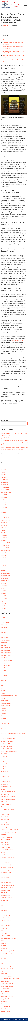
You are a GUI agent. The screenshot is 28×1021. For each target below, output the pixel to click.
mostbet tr (4, 893)
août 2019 (3, 603)
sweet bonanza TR (6, 973)
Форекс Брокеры (5, 1009)
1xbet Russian (4, 675)
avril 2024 (4, 505)
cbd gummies (5, 794)
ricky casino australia (7, 953)
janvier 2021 (4, 593)
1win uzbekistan (5, 640)
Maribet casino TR (6, 852)
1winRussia (4, 642)
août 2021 (3, 583)
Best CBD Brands (6, 731)
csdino (3, 812)
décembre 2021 (5, 573)
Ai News (3, 693)
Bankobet (4, 718)
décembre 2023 (5, 515)
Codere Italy (4, 807)
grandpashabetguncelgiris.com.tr (10, 829)
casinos (3, 789)
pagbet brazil (5, 918)
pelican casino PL (6, 920)
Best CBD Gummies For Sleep (9, 736)
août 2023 (4, 522)
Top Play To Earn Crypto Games (10, 978)
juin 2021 (3, 588)
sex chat (3, 958)
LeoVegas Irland (5, 847)
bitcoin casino (5, 756)
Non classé (4, 910)
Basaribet (4, 721)
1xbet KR (3, 670)
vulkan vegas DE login (7, 996)
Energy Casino (5, 819)
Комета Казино (5, 1004)
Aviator (3, 698)
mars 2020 (4, 598)
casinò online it (5, 784)
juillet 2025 (4, 467)
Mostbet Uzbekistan (6, 898)
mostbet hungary (6, 870)
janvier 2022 (4, 570)
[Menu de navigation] (25, 4)
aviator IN (3, 708)
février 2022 (4, 568)
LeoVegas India (5, 845)
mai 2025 (3, 472)
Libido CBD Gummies (7, 850)
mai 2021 (3, 591)
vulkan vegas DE (5, 994)
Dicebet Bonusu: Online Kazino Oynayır (13, 40)
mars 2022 (4, 565)
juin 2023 (3, 527)
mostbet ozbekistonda (7, 885)
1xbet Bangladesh (6, 655)
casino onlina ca (5, 779)
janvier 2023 (4, 540)
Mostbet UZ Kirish (6, 895)
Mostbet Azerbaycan (7, 867)
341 (2, 688)
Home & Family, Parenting (8, 832)
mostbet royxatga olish (7, 887)
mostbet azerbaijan (6, 865)
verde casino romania (7, 986)
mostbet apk (4, 860)
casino (3, 774)
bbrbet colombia (6, 723)
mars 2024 (4, 507)
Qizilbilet (3, 946)
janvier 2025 (4, 482)
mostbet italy (5, 877)
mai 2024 (3, 502)
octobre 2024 (5, 490)
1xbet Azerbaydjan (6, 653)
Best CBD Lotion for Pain (8, 738)
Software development (7, 966)
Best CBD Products (6, 746)
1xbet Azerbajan (5, 650)
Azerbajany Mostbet (7, 716)
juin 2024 (3, 500)
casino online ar (5, 781)
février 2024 (4, 510)
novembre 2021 (5, 575)
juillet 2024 (4, 497)
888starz (3, 690)
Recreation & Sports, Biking (8, 951)
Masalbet (3, 855)
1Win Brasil (4, 625)
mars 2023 (4, 535)
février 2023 (4, 538)
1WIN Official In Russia (7, 635)
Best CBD (3, 728)
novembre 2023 (5, 517)
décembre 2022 (5, 543)
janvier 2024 (4, 512)
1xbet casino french (6, 660)
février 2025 (4, 480)
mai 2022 (3, 560)
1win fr (3, 630)
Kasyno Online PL (6, 840)
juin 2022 (3, 558)
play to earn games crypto (8, 938)
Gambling (4, 827)
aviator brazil (4, 701)
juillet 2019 (4, 606)
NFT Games (4, 908)
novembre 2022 (5, 545)
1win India (3, 632)
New (2, 903)
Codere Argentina (6, 804)
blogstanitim (4, 764)
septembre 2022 (5, 550)
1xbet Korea (4, 668)
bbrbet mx (4, 726)
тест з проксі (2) (5, 1006)
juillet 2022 (4, 555)
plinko (2, 941)
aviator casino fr (5, 706)
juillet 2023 (4, 525)
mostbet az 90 (5, 862)
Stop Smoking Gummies (8, 968)
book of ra (4, 769)
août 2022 (4, 553)
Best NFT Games (5, 754)
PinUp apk (4, 933)
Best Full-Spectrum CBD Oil (9, 751)
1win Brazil (4, 627)
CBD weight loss (5, 802)
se (1, 956)
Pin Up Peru (4, 928)
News (2, 905)
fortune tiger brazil (6, 822)
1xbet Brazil (4, 658)
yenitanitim (4, 1001)
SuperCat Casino (6, 971)
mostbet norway (6, 882)
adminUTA (6, 25)
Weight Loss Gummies (7, 999)
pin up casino (4, 923)
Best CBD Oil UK (5, 743)
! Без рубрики (4, 617)
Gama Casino (5, 824)
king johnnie (4, 842)
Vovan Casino (5, 989)
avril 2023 (3, 533)
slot (2, 961)
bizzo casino (4, 759)
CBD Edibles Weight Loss (8, 792)
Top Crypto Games (6, 976)
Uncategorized (5, 981)
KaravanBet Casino (6, 837)
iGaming (3, 834)
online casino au (5, 913)
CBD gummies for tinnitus (8, 799)
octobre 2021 (4, 578)
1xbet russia (4, 673)
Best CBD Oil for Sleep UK (8, 741)
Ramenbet (4, 948)
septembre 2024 (6, 492)
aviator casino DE (6, 703)
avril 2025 (3, 474)
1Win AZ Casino (5, 622)
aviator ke (4, 711)
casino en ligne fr (6, 776)
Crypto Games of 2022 (7, 809)
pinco (2, 930)
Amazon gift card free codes (9, 695)
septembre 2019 (5, 601)
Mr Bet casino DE (6, 900)
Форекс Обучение (5, 1011)
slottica (3, 963)
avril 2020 (3, 596)
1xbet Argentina (5, 648)
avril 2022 (3, 563)
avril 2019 (3, 608)
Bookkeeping (4, 771)
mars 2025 (4, 477)
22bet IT (3, 683)
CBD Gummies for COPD (8, 797)
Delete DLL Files (5, 817)
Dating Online (5, 814)
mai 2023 (3, 530)
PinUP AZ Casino (5, 935)
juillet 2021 (4, 586)
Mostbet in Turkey (6, 872)
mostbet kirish (5, 880)
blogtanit (3, 766)
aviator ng (4, 713)
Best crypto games (6, 749)
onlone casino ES (5, 915)
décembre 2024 (5, 485)
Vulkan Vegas (5, 991)
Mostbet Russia (5, 890)
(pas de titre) (5, 438)
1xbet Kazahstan (5, 665)
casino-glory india (6, 786)
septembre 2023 (5, 520)
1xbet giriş (4, 663)
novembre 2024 (5, 487)
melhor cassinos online (7, 857)
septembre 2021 (5, 581)
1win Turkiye (4, 637)
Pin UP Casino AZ (5, 925)
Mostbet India (5, 875)
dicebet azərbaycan (17, 340)
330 (2, 685)
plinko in (3, 943)
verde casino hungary (7, 984)
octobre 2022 (5, 548)
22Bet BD (3, 680)
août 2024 (4, 495)
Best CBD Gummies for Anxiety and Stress (13, 733)
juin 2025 (3, 469)
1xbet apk (3, 645)
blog (2, 761)
